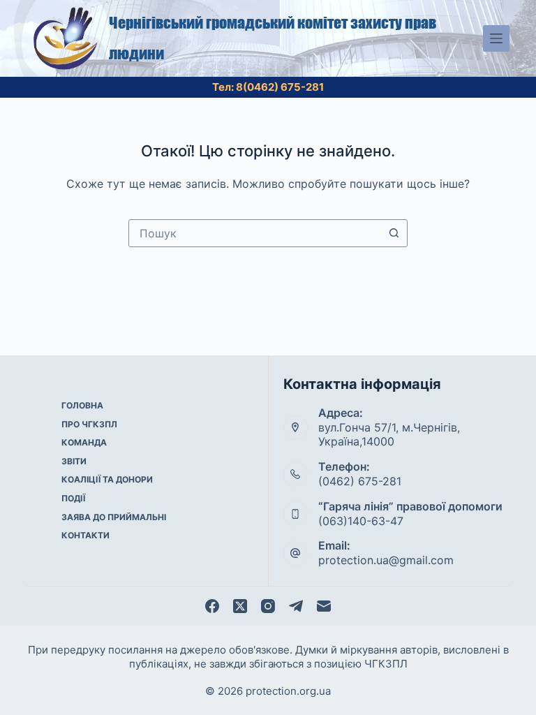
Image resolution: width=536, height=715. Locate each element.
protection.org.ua (288, 691)
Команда (84, 442)
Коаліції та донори (107, 479)
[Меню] (496, 38)
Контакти (85, 535)
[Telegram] (296, 606)
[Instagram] (268, 606)
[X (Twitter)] (240, 606)
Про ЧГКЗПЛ (89, 424)
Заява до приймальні (113, 517)
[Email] (324, 606)
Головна (82, 405)
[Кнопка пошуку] (393, 233)
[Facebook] (212, 606)
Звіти (74, 461)
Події (73, 498)
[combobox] (254, 233)
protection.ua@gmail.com (386, 560)
